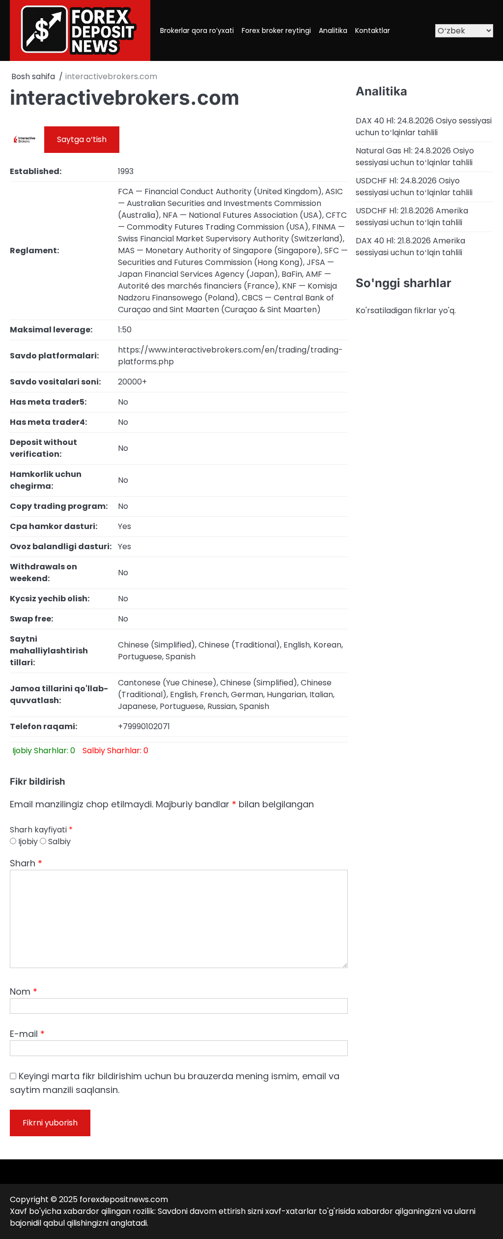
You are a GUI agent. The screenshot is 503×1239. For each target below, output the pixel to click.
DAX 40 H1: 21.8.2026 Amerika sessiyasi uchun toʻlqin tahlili (410, 246)
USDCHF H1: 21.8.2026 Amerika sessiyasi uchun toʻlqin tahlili (412, 216)
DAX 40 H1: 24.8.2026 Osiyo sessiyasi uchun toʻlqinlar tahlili (424, 126)
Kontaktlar (372, 30)
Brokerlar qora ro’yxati (197, 30)
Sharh (26, 863)
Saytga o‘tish (82, 139)
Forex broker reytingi (276, 30)
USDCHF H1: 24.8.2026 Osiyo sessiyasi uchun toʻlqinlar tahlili (414, 186)
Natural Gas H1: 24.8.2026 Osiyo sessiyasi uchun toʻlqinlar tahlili (415, 156)
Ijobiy (27, 841)
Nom (23, 991)
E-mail (27, 1034)
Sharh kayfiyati (41, 829)
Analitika (333, 30)
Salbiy (58, 841)
